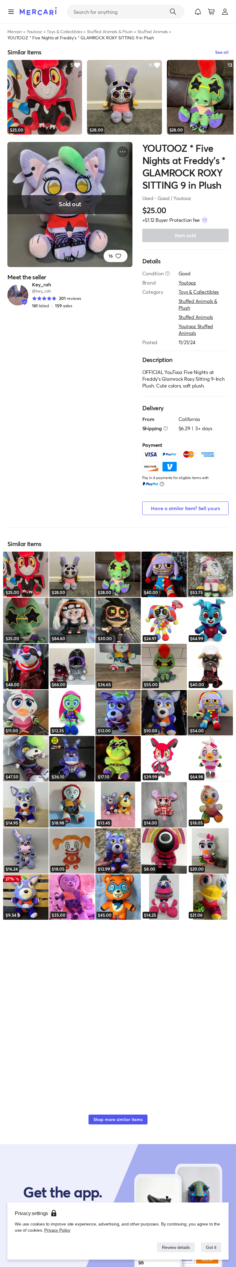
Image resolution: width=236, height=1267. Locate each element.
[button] (198, 12)
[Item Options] (122, 152)
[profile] (225, 12)
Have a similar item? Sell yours (185, 508)
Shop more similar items (118, 1119)
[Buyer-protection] (205, 220)
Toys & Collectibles (64, 31)
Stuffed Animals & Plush (109, 31)
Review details (174, 1247)
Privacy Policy (57, 1230)
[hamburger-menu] (11, 12)
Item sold (185, 235)
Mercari (14, 31)
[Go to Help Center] (167, 273)
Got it (210, 1247)
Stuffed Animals (152, 31)
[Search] (173, 12)
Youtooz (34, 31)
